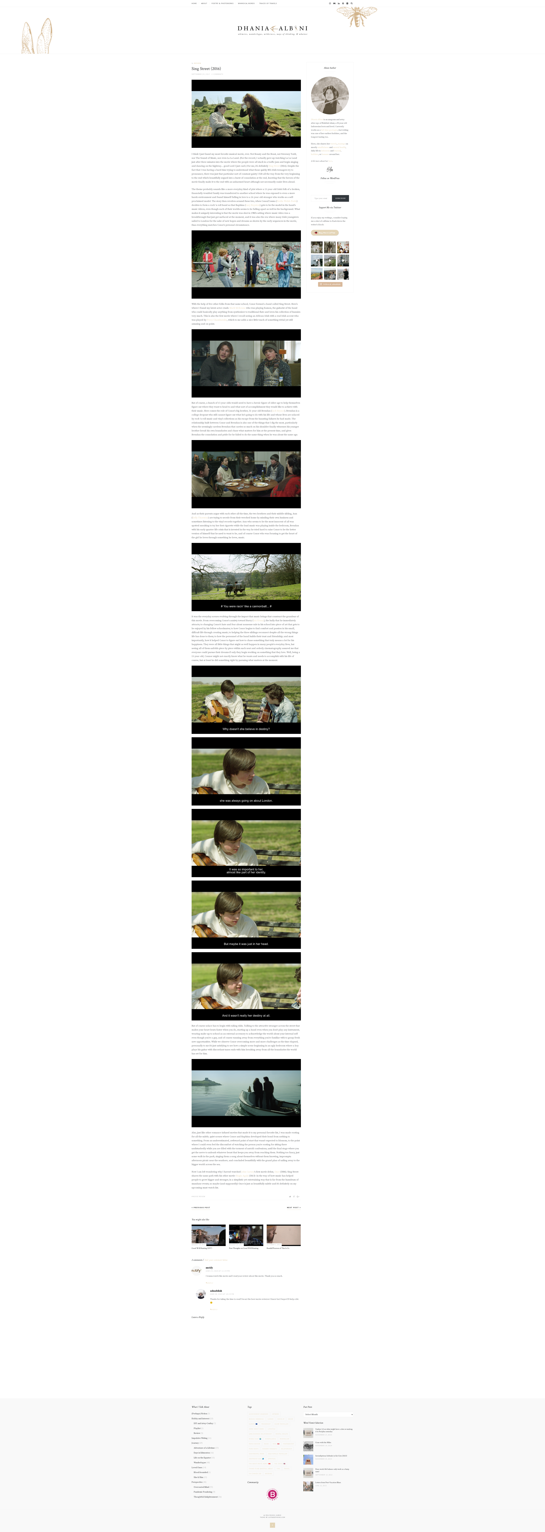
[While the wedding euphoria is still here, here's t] (330, 247)
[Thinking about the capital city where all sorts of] (343, 274)
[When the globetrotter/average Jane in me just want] (330, 274)
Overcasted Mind (201, 1487)
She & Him (198, 1477)
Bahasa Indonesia (256, 1419)
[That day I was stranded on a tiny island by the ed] (330, 260)
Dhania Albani (317, 119)
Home (194, 3)
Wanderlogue (200, 1462)
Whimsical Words (246, 3)
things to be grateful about (261, 1469)
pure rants (253, 1449)
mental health (339, 147)
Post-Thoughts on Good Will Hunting (243, 1248)
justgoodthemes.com (276, 1517)
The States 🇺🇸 (279, 1464)
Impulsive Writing (199, 1438)
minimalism (284, 1439)
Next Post (293, 1207)
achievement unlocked (258, 1414)
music (266, 1444)
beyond (337, 151)
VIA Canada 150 (255, 1474)
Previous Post (201, 1207)
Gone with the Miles (323, 1442)
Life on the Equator (202, 1458)
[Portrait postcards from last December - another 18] (343, 247)
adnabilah (216, 1291)
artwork (275, 1414)
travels (333, 144)
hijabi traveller (281, 1424)
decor (290, 1419)
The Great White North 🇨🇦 (259, 1464)
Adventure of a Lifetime (204, 1448)
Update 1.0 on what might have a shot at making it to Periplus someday (333, 1430)
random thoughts (269, 1449)
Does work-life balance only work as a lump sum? (332, 1470)
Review (197, 63)
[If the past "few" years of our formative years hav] (317, 247)
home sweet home (256, 1429)
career (270, 1419)
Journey (195, 1443)
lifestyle (271, 1429)
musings (341, 144)
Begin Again (242, 1175)
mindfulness (323, 147)
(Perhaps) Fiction (199, 1413)
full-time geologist (329, 130)
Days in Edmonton (202, 1453)
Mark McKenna (237, 308)
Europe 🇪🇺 (253, 1424)
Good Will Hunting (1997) (202, 1248)
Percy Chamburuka (217, 319)
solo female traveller (277, 1454)
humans (325, 154)
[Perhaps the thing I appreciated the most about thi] (317, 274)
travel (287, 1469)
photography (288, 1444)
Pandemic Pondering (203, 1492)
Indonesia (325, 151)
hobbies (314, 154)
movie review (199, 1196)
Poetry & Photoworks (223, 3)
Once (277, 1171)
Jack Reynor (278, 410)
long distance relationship (260, 1434)
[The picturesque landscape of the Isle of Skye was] (317, 260)
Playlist (197, 1428)
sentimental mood (256, 1454)
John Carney (247, 1171)
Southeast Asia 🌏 (256, 1459)
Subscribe (340, 198)
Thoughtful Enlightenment (206, 1497)
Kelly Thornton (200, 517)
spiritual (272, 1459)
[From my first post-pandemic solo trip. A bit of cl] (343, 260)
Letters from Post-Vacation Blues (328, 1482)
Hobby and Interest (200, 1418)
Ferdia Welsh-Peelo (287, 201)
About (204, 3)
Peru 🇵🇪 (276, 1444)
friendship (266, 1424)
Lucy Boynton (253, 205)
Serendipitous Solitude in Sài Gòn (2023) (331, 1456)
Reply (210, 1283)
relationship (286, 1449)
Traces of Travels (268, 3)
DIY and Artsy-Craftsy (203, 1423)
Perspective (197, 1482)
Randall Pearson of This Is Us (278, 1248)
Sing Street (274, 166)
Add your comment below (216, 1260)
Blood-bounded (201, 1472)
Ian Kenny (258, 620)
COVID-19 (280, 1419)
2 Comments (217, 74)
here (330, 161)
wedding (268, 1474)
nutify (209, 1267)
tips (278, 1469)
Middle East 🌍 (255, 1439)
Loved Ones (197, 1467)
